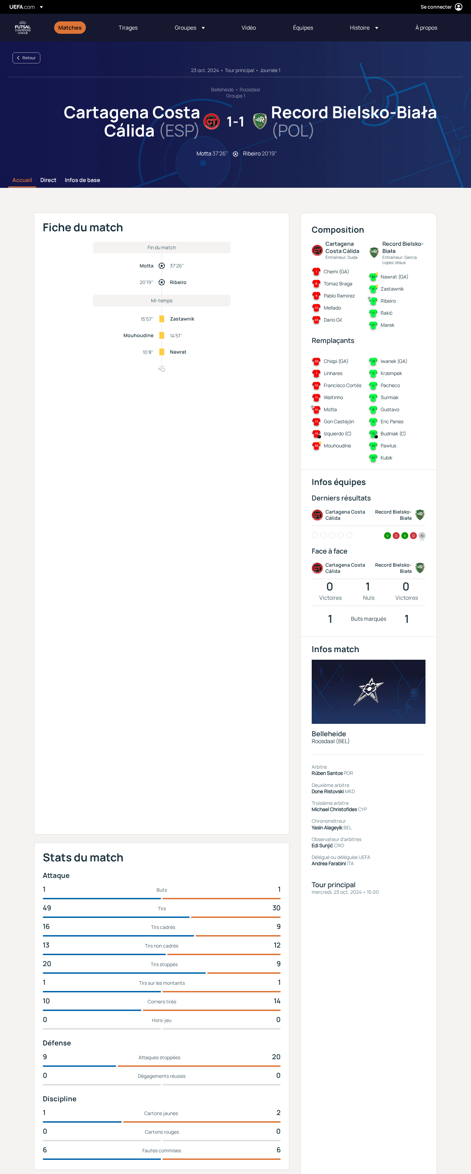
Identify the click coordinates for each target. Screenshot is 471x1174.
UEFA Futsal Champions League (22, 27)
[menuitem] (80, 27)
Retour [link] (29, 58)
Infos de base (82, 180)
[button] (189, 27)
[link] (70, 27)
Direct (48, 180)
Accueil (22, 180)
